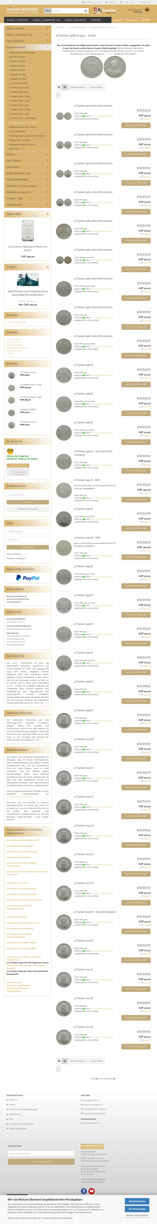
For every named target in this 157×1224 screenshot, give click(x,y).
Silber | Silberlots (75, 20)
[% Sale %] (47, 267)
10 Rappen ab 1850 (17, 74)
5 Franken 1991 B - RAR (87, 480)
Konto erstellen (14, 554)
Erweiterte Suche (28, 509)
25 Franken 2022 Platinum (19, 857)
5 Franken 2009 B (84, 940)
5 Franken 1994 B (83, 566)
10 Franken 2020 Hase (17, 917)
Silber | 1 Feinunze (17, 20)
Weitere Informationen (137, 1215)
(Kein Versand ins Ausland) (101, 116)
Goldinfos (111, 2)
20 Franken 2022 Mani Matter (20, 846)
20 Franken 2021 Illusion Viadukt (22, 894)
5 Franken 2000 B (84, 739)
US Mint (10, 353)
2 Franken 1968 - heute (20, 109)
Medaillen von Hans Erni (19, 192)
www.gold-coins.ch (91, 1100)
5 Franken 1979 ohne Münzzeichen (93, 163)
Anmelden (28, 547)
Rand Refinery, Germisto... (18, 348)
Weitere (96, 20)
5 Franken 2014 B (83, 1027)
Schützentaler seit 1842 (19, 140)
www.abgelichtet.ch (91, 1123)
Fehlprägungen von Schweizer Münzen (27, 136)
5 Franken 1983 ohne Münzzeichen (93, 278)
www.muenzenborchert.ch (94, 1113)
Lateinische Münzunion (17, 988)
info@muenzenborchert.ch (98, 1161)
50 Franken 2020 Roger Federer (21, 948)
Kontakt (12, 1105)
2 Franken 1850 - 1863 (19, 101)
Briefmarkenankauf (92, 2)
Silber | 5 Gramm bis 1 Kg (46, 20)
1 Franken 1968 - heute (19, 96)
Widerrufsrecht (15, 1114)
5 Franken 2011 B (83, 969)
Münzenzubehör (15, 205)
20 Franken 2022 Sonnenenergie (22, 852)
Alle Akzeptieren (137, 1201)
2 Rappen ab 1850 (17, 66)
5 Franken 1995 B (83, 595)
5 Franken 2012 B (83, 998)
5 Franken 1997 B (83, 652)
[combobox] (78, 87)
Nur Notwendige (137, 1209)
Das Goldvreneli (14, 982)
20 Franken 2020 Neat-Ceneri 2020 (23, 923)
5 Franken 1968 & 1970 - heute (23, 122)
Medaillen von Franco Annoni (21, 186)
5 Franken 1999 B (83, 710)
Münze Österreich (15, 345)
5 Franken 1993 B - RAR (87, 537)
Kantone (11, 154)
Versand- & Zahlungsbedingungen (23, 1109)
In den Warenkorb (136, 125)
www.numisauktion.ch (92, 1105)
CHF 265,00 (27, 256)
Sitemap (146, 20)
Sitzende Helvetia (17, 57)
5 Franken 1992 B (83, 508)
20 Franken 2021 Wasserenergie (21, 888)
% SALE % (132, 20)
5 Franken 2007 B (84, 883)
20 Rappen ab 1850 (18, 79)
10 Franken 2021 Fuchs (17, 883)
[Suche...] (86, 11)
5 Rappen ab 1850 (17, 70)
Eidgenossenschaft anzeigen (22, 52)
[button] (121, 2)
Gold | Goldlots (14, 161)
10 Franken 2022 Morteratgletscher (23, 840)
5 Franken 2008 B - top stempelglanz (95, 911)
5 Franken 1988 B (83, 393)
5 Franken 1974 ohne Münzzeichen (93, 105)
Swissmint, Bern (14, 351)
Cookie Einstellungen (18, 1129)
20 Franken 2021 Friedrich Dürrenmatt (24, 900)
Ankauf (118, 20)
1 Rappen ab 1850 (17, 61)
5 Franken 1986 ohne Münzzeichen (93, 336)
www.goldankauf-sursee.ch (19, 797)
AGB (11, 1119)
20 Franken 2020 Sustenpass (20, 928)
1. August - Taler (15, 198)
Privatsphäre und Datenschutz (21, 1124)
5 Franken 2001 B (83, 767)
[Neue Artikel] (47, 214)
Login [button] (131, 2)
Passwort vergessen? (16, 558)
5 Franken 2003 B (84, 825)
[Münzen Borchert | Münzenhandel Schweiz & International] (22, 11)
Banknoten (14, 149)
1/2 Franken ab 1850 (18, 83)
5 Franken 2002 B (83, 796)
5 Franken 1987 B (83, 365)
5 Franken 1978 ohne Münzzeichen (93, 134)
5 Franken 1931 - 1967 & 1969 (22, 118)
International (13, 167)
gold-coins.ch (13, 342)
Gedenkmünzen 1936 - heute (22, 127)
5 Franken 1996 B (83, 624)
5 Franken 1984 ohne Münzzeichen (93, 307)
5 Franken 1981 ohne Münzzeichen (93, 220)
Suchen (28, 502)
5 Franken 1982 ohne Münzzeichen (93, 249)
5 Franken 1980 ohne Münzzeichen (93, 192)
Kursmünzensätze (17, 131)
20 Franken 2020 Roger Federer (21, 942)
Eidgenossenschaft (16, 47)
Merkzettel (146, 2)
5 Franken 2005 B (84, 854)
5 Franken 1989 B (83, 422)
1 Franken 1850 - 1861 (19, 88)
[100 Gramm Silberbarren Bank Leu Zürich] (28, 230)
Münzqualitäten (14, 991)
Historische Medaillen (17, 179)
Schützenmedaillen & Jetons (22, 144)
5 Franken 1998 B (83, 681)
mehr (46, 703)
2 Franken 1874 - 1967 (19, 105)
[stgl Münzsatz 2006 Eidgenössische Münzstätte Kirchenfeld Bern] (27, 279)
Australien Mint (14, 339)
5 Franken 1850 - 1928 (19, 114)
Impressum (13, 1100)
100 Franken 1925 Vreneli (18, 985)
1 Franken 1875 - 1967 (19, 92)
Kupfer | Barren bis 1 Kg (18, 173)
